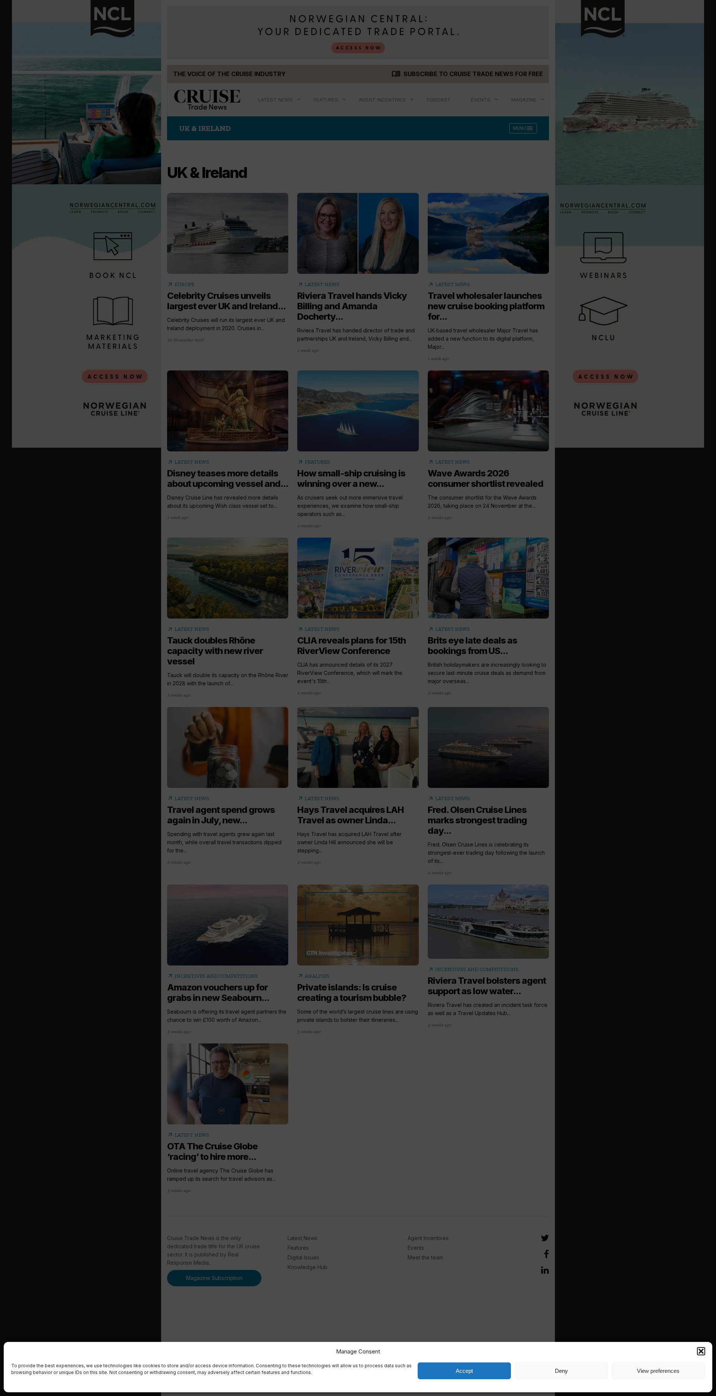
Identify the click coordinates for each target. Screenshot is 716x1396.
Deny (561, 1371)
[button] (701, 1351)
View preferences (658, 1371)
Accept (464, 1371)
